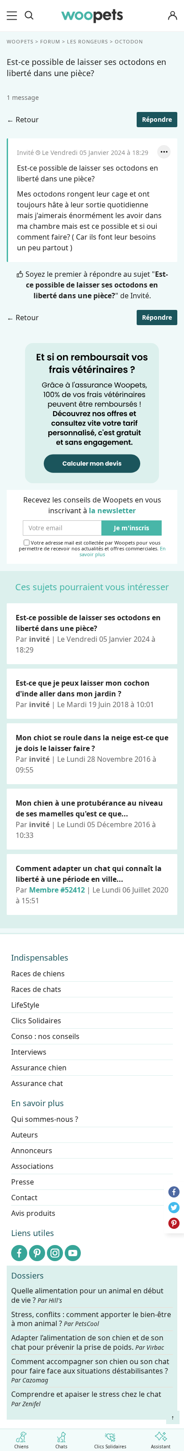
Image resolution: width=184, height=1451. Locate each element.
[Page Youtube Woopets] (73, 1253)
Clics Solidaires (110, 1446)
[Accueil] (92, 15)
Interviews (28, 1052)
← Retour (23, 119)
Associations (32, 1166)
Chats (61, 1446)
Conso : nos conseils (45, 1036)
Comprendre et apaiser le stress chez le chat (86, 1398)
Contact (24, 1197)
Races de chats (36, 989)
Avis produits (33, 1213)
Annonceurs (31, 1150)
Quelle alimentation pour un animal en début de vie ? (87, 1295)
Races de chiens (38, 974)
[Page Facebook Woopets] (19, 1253)
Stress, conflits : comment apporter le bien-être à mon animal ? (91, 1318)
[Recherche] (29, 15)
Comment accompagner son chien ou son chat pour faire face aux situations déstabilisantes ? (90, 1371)
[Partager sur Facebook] (174, 1192)
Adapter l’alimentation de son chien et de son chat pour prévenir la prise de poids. (87, 1342)
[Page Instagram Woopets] (55, 1253)
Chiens (21, 1446)
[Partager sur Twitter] (174, 1207)
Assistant (161, 1446)
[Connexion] (172, 16)
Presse (22, 1182)
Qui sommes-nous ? (44, 1119)
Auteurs (24, 1135)
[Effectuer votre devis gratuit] (92, 412)
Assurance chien (39, 1068)
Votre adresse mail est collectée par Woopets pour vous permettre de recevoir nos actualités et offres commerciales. (92, 549)
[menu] (13, 15)
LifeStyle (25, 1005)
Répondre (157, 119)
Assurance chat (37, 1083)
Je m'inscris (131, 528)
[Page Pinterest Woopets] (37, 1253)
